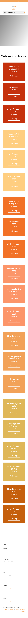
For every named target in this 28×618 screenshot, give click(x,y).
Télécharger (14, 76)
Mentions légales (9, 609)
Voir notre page (7, 588)
